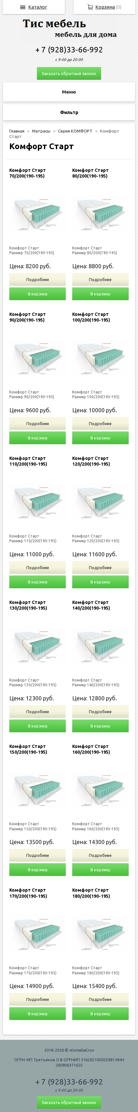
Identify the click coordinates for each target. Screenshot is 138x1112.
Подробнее (37, 279)
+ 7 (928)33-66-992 (69, 49)
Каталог (37, 7)
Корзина (105, 7)
